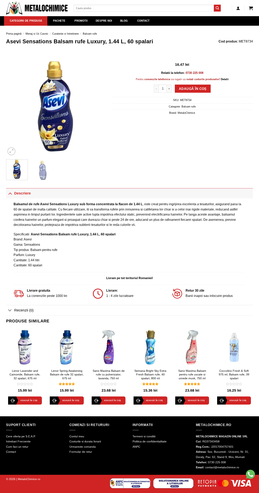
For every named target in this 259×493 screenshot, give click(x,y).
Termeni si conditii (144, 436)
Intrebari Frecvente (18, 441)
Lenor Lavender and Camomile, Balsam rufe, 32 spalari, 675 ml (25, 374)
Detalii (225, 79)
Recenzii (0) (24, 310)
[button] (251, 8)
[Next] (98, 106)
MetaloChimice (186, 112)
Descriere (22, 193)
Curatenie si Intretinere (65, 33)
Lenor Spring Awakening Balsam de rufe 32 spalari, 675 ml (67, 374)
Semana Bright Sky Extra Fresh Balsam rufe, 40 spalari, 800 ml (150, 374)
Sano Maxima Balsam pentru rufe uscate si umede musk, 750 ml (192, 374)
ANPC (136, 446)
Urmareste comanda (82, 446)
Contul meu (76, 436)
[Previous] (13, 106)
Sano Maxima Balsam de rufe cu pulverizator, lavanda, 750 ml (109, 374)
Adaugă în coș (193, 88)
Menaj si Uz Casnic (36, 33)
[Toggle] (10, 193)
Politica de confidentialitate (150, 441)
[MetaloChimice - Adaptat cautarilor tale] (37, 8)
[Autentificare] (238, 8)
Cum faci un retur (17, 446)
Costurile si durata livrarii (85, 441)
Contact (11, 451)
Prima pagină (13, 33)
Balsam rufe (90, 33)
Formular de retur (80, 451)
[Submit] (217, 8)
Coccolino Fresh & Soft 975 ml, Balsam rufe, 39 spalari (234, 374)
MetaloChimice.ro (29, 479)
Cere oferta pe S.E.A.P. (21, 436)
